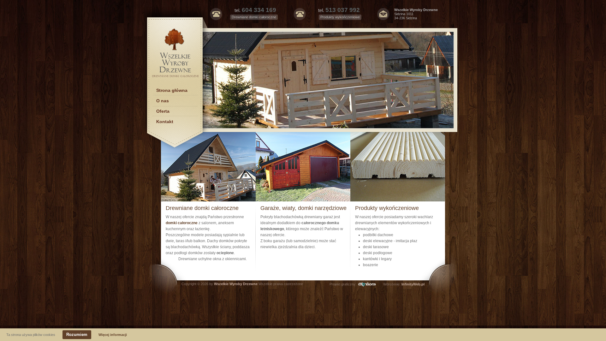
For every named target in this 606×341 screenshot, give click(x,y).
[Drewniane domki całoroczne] (208, 200)
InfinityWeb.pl (413, 284)
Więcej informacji (112, 335)
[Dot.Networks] (369, 284)
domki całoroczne (182, 223)
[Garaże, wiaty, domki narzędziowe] (303, 200)
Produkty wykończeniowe (387, 208)
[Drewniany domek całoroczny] (317, 80)
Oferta (162, 111)
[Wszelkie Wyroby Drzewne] (175, 78)
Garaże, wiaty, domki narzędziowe (303, 208)
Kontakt (164, 121)
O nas (162, 100)
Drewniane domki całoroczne (202, 208)
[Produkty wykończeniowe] (397, 200)
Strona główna (171, 90)
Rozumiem (76, 334)
